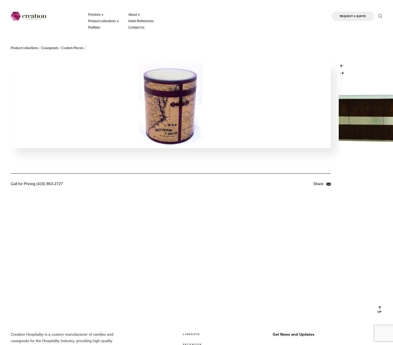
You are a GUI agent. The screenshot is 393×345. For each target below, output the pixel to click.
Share (319, 184)
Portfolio (94, 27)
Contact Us (136, 27)
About (132, 15)
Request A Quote (353, 16)
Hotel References (141, 21)
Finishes (94, 15)
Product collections (102, 21)
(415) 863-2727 (49, 184)
